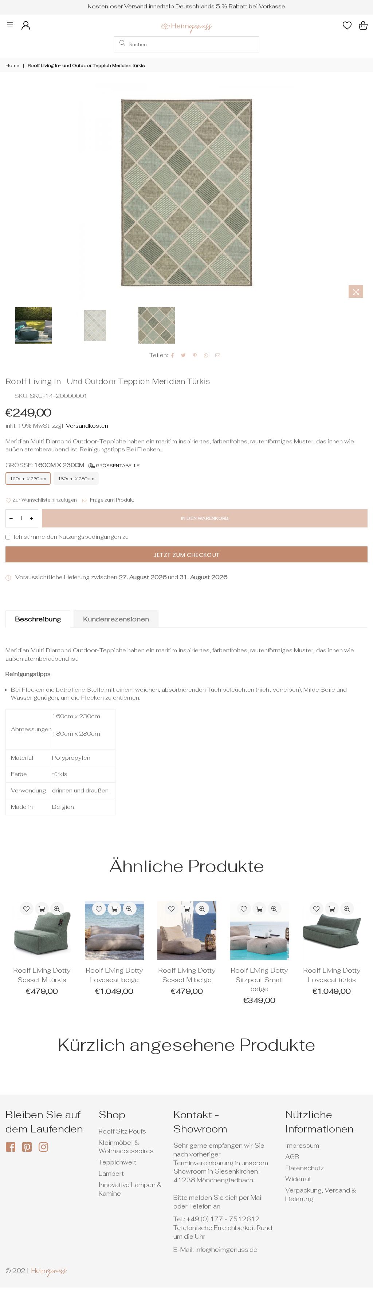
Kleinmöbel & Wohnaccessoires (126, 1147)
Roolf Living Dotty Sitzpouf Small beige (259, 979)
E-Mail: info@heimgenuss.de (215, 1250)
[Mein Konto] (25, 25)
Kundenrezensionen (116, 619)
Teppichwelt (117, 1162)
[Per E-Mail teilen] (217, 355)
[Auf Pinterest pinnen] (195, 355)
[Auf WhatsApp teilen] (206, 355)
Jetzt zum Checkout (186, 555)
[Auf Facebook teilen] (172, 355)
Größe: (72, 465)
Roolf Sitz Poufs (122, 1131)
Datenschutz (304, 1168)
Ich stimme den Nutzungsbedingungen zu (71, 537)
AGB (292, 1157)
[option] (186, 192)
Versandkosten (86, 426)
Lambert (111, 1174)
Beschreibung (38, 619)
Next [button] (361, 192)
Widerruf (298, 1179)
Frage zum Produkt (111, 500)
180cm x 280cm (76, 479)
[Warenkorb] (363, 25)
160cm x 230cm (28, 479)
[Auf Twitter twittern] (183, 355)
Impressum (302, 1146)
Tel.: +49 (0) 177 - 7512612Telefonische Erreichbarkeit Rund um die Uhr (222, 1228)
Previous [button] (11, 192)
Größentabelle (117, 465)
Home (12, 65)
